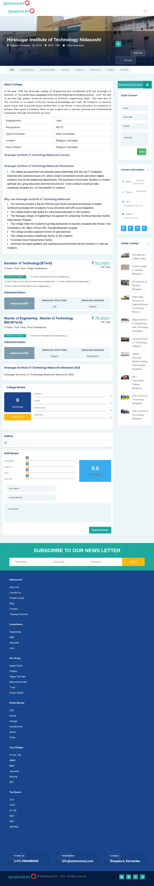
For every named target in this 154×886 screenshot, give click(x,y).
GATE (12, 805)
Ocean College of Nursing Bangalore (139, 270)
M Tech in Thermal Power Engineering (48, 336)
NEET (12, 816)
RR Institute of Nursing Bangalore (139, 285)
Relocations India (18, 682)
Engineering (15, 632)
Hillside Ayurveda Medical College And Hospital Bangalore (140, 361)
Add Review (17, 417)
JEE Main (14, 826)
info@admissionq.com (133, 206)
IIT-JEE (13, 810)
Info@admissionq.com (77, 861)
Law (12, 648)
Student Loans (17, 598)
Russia (13, 715)
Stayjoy (13, 671)
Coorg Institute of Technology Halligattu (140, 342)
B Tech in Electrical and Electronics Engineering (27, 286)
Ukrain (13, 732)
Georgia (13, 721)
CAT (12, 799)
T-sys (12, 687)
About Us (14, 587)
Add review (128, 60)
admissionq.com (131, 218)
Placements (96, 70)
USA (12, 710)
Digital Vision (16, 665)
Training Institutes (19, 614)
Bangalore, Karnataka (125, 861)
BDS (12, 782)
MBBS (12, 760)
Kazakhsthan (16, 726)
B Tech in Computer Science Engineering (50, 277)
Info (12, 70)
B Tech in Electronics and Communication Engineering (30, 281)
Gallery (111, 70)
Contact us (15, 592)
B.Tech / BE (15, 755)
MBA (12, 637)
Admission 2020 (47, 70)
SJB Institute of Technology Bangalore (140, 415)
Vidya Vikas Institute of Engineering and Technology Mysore (140, 304)
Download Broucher (130, 84)
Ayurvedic (14, 642)
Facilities (80, 70)
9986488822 (141, 191)
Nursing (13, 776)
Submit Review (100, 530)
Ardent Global (16, 692)
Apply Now (138, 53)
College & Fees (26, 70)
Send (141, 151)
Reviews (65, 70)
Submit (133, 561)
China (12, 737)
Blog (12, 603)
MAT (12, 821)
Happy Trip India (17, 676)
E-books (14, 609)
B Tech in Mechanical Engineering (73, 281)
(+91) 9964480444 (26, 861)
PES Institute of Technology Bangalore (140, 399)
